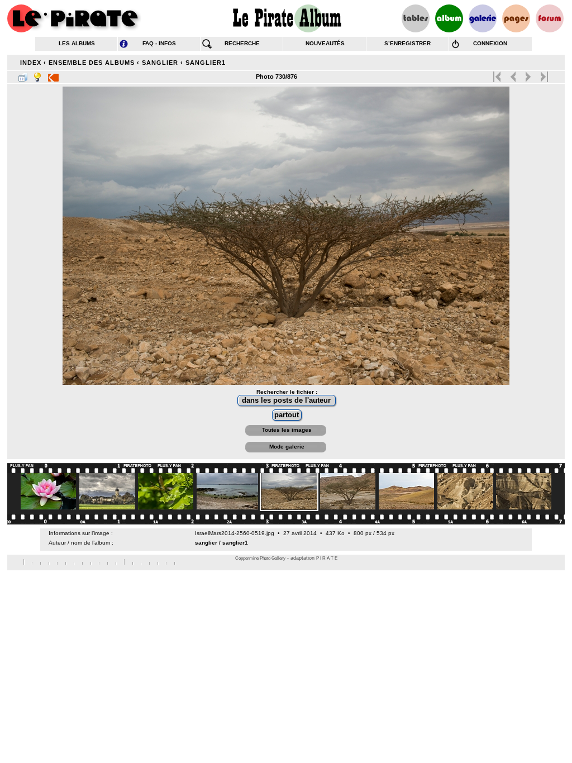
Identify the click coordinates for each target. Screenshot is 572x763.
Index (30, 62)
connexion (490, 43)
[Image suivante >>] (528, 74)
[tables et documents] (416, 18)
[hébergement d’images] (483, 18)
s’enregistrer (407, 43)
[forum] (550, 18)
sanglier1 (205, 62)
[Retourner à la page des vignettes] (22, 74)
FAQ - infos (159, 43)
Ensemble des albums (92, 62)
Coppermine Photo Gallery (260, 558)
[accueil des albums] (286, 18)
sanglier (160, 62)
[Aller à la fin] (543, 74)
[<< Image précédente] (513, 74)
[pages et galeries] (516, 18)
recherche (242, 43)
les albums (77, 43)
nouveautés (325, 43)
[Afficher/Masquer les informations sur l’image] (37, 74)
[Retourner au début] (498, 74)
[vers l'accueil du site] (74, 18)
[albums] (449, 18)
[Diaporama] (53, 74)
